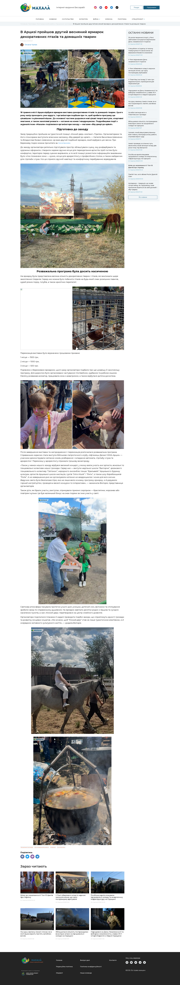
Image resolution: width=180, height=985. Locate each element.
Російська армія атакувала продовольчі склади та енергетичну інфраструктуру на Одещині (142, 157)
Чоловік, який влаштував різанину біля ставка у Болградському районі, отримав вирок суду (142, 135)
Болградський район (42, 847)
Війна (95, 19)
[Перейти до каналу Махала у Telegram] (117, 7)
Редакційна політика (64, 967)
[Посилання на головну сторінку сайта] (37, 960)
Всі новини (143, 197)
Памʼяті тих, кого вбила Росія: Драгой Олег (142, 175)
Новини (53, 19)
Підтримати (151, 7)
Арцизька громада (27, 847)
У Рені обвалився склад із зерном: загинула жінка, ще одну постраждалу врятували (141, 71)
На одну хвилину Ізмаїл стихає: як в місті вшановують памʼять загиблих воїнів (142, 104)
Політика (122, 19)
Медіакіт (59, 973)
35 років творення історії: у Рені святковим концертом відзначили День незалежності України (141, 40)
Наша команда (86, 973)
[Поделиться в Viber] (32, 857)
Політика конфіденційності (91, 967)
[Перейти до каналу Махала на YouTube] (111, 7)
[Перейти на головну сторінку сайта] (35, 7)
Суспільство (68, 19)
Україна (108, 19)
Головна (40, 19)
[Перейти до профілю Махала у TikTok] (144, 962)
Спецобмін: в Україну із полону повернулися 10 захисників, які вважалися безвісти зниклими (140, 51)
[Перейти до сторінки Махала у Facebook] (100, 7)
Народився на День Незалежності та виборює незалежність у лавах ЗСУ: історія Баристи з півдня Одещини (142, 93)
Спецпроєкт (137, 19)
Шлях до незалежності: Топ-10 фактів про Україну (140, 166)
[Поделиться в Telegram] (37, 857)
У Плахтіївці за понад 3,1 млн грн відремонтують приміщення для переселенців (141, 82)
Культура (83, 19)
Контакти (112, 960)
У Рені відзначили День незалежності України (137, 61)
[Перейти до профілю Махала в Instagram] (95, 7)
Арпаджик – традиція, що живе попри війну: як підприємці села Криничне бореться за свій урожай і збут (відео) (142, 186)
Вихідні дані (85, 960)
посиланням (64, 143)
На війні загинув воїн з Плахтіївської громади (137, 114)
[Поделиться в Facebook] (22, 857)
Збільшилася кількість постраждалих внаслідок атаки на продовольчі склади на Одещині (142, 124)
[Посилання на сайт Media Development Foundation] (29, 973)
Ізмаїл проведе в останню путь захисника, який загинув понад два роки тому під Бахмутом (142, 146)
